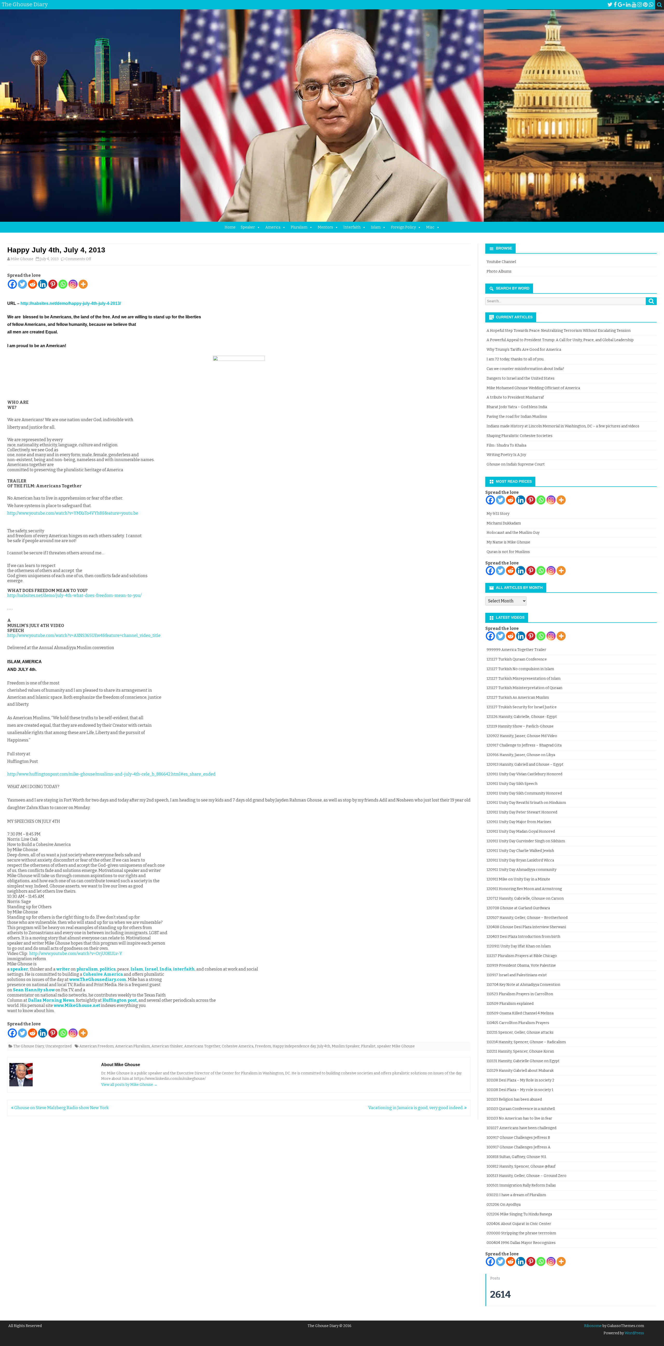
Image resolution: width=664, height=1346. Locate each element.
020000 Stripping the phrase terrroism (521, 1233)
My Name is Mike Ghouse (508, 542)
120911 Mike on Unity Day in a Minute (518, 879)
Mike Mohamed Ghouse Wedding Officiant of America (533, 388)
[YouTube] (634, 4)
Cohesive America (103, 974)
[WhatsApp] (651, 4)
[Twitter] (610, 4)
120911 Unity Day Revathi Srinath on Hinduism (526, 802)
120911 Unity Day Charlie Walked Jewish (520, 851)
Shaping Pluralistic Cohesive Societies (519, 436)
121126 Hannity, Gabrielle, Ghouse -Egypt (522, 717)
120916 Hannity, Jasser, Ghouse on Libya (521, 755)
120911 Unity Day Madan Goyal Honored (521, 831)
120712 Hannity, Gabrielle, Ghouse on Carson (525, 898)
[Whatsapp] (62, 284)
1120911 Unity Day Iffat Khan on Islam (519, 946)
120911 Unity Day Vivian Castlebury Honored (524, 774)
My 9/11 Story (498, 514)
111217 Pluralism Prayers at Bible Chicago (522, 956)
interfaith (184, 969)
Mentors (325, 227)
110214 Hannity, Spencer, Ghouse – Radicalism (526, 1042)
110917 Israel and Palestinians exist (517, 975)
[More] (83, 284)
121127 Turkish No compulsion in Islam (520, 669)
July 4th (323, 1046)
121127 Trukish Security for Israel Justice (522, 707)
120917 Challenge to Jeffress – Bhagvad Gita (524, 745)
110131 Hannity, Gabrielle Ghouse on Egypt (523, 1061)
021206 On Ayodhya (504, 1204)
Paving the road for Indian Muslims (517, 416)
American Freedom (96, 1046)
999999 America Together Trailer (516, 650)
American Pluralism (132, 1046)
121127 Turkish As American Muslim (518, 697)
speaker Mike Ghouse (396, 1046)
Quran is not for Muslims (508, 552)
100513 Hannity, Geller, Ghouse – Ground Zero (526, 1176)
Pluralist (368, 1046)
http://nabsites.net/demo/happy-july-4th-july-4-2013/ (70, 303)
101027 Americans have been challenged (521, 1128)
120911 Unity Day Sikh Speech (512, 784)
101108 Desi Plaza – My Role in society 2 (520, 1080)
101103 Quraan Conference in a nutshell (521, 1109)
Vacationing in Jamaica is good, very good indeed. (416, 1107)
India (165, 969)
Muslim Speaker (345, 1046)
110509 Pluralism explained (510, 1003)
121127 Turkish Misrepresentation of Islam (524, 678)
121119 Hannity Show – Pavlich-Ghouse (520, 726)
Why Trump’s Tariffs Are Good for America (524, 349)
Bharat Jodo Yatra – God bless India (517, 407)
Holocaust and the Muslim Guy (513, 532)
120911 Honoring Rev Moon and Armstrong (524, 889)
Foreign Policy (403, 227)
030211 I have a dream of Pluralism (516, 1195)
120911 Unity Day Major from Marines (519, 822)
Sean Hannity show (34, 989)
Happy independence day (294, 1046)
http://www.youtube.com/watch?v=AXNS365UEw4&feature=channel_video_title (84, 635)
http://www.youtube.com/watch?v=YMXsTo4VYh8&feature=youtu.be (72, 513)
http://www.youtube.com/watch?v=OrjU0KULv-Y (75, 953)
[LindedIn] (628, 4)
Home (230, 227)
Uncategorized (58, 1046)
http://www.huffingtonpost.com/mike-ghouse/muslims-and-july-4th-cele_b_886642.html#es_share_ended (111, 774)
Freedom (263, 1046)
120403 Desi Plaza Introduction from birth (523, 936)
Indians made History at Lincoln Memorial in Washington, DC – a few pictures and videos (563, 426)
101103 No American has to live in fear (519, 1118)
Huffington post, (120, 1000)
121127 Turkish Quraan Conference (517, 659)
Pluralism (299, 227)
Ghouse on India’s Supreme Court (516, 464)
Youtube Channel (501, 262)
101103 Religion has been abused (514, 1099)
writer (63, 969)
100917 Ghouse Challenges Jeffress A (518, 1147)
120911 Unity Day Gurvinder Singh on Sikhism (526, 841)
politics (108, 969)
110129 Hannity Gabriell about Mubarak (520, 1070)
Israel (151, 969)
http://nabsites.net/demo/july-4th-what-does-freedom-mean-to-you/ (74, 595)
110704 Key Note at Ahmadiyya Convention (523, 984)
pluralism (87, 969)
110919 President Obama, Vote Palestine (521, 965)
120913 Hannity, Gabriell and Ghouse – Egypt (525, 764)
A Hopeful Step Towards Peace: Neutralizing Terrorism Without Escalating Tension (559, 330)
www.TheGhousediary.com (97, 979)
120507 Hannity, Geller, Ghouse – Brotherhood (527, 918)
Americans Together (202, 1046)
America (272, 227)
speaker (19, 969)
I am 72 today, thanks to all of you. (515, 359)
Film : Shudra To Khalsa (506, 445)
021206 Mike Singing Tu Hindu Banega (519, 1214)
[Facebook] (615, 4)
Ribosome (593, 1326)
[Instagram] (639, 4)
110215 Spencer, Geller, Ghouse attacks (520, 1032)
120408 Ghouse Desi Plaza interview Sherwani (526, 927)
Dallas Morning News (51, 1000)
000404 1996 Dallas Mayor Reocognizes (521, 1243)
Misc (430, 227)
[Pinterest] (645, 4)
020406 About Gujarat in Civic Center (519, 1224)
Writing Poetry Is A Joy (506, 455)
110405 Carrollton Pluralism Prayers (518, 1023)
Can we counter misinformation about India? (525, 369)
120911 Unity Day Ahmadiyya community (521, 869)
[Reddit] (32, 284)
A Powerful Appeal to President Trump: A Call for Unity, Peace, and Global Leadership (560, 340)
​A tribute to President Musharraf (515, 397)
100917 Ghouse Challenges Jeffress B (518, 1137)
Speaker (248, 227)
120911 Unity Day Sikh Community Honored (524, 793)
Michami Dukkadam (504, 523)
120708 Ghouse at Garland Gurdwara (518, 908)
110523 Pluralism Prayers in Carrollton (520, 994)
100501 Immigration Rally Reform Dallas (521, 1185)
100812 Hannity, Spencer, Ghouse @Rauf (521, 1166)
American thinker (167, 1046)
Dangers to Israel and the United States (521, 378)
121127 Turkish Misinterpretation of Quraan (524, 688)
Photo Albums (499, 271)
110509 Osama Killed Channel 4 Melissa (520, 1013)
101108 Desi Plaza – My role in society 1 (520, 1090)
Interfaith (352, 227)
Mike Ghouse (22, 259)
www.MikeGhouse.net (77, 1005)
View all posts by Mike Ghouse (129, 1084)
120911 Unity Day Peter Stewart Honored (522, 812)
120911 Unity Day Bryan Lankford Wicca (520, 860)
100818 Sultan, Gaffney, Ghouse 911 (516, 1157)
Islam (376, 227)
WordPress (634, 1333)
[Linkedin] (42, 284)
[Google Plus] (621, 4)
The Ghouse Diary (28, 1046)
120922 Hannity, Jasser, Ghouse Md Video (522, 736)
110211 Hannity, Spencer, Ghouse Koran (520, 1051)
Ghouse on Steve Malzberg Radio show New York (61, 1107)
